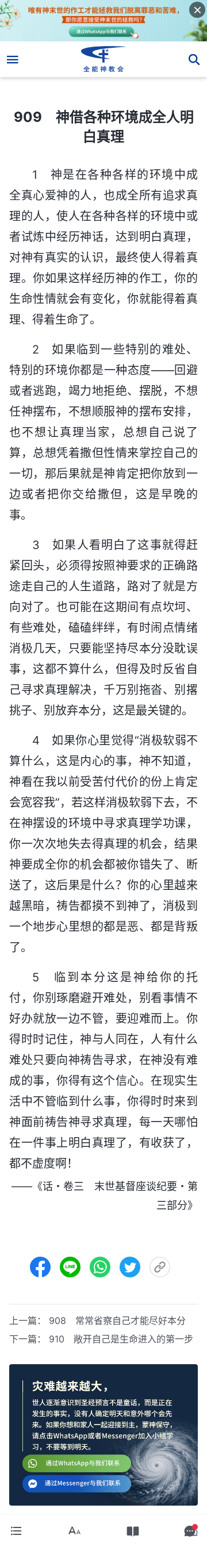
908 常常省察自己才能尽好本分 (117, 1320)
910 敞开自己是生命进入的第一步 (121, 1339)
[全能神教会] (104, 59)
